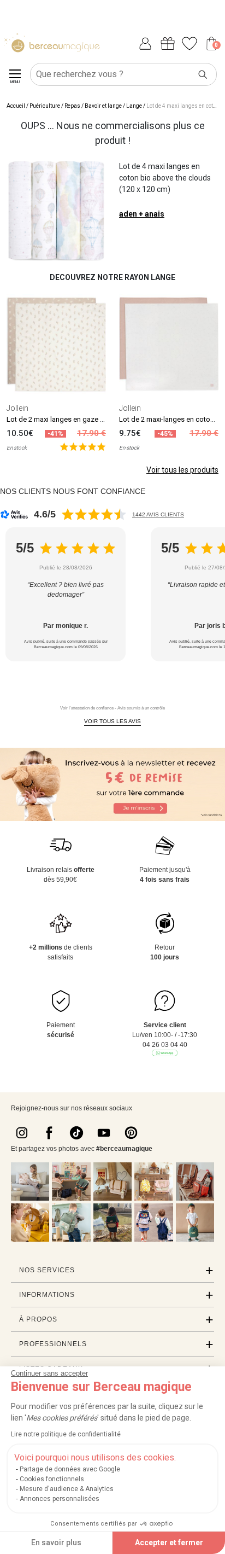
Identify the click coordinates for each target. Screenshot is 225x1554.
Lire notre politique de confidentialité (66, 1434)
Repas (72, 106)
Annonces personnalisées (59, 1499)
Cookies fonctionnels (52, 1479)
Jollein (17, 408)
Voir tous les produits (182, 469)
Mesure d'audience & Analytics (67, 1489)
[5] (83, 446)
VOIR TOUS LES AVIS (112, 721)
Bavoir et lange (103, 106)
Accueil (16, 106)
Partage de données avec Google (70, 1469)
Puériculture (44, 106)
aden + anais (141, 213)
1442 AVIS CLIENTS (158, 514)
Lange (134, 106)
